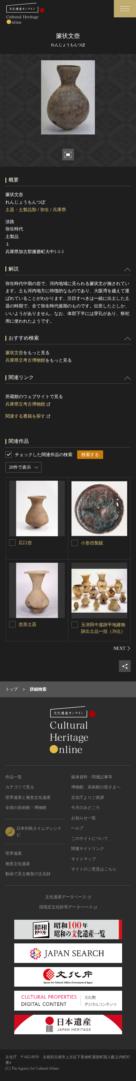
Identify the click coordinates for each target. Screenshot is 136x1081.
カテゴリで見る (19, 787)
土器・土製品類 (20, 209)
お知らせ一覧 (83, 818)
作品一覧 (13, 777)
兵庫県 (59, 209)
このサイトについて (89, 838)
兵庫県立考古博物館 (25, 360)
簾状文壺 (14, 352)
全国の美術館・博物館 (25, 807)
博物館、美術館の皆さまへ (96, 787)
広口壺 (25, 542)
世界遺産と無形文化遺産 (28, 797)
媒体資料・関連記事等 (91, 777)
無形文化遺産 (17, 863)
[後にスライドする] (122, 648)
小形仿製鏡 (92, 543)
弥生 (44, 209)
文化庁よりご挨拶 (87, 797)
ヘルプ (77, 828)
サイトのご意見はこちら (93, 869)
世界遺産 (13, 853)
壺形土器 (27, 624)
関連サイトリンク (87, 848)
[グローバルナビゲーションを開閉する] (125, 8)
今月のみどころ (85, 807)
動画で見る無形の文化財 (28, 873)
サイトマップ (83, 859)
